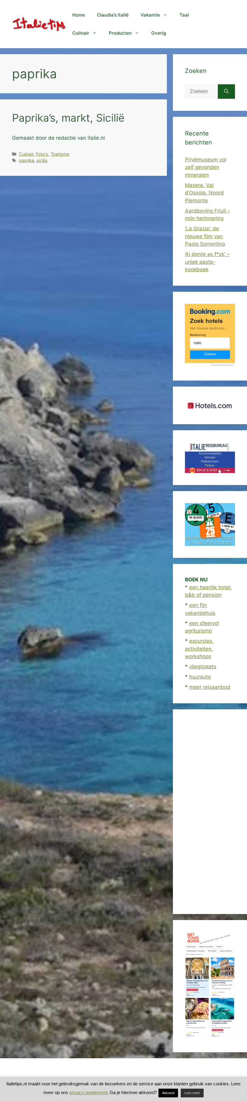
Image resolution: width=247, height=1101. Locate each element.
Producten (120, 33)
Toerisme (60, 154)
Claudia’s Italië (113, 15)
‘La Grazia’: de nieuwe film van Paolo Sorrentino (205, 236)
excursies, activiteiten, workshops (199, 648)
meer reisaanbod (209, 687)
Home (78, 15)
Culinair (80, 33)
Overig (158, 33)
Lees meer (192, 1093)
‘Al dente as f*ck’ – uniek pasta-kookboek (207, 261)
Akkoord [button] (168, 1093)
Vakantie (150, 15)
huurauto (200, 677)
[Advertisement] (210, 811)
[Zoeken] (226, 91)
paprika (26, 160)
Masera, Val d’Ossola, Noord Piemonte (204, 193)
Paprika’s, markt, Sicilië (68, 117)
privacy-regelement (88, 1092)
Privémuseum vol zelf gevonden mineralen (205, 167)
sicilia (41, 160)
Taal (184, 15)
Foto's (42, 154)
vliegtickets (202, 667)
